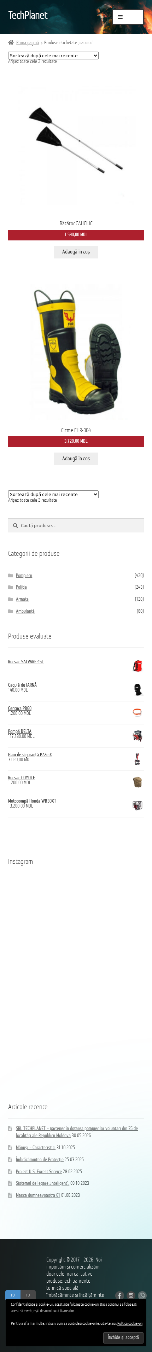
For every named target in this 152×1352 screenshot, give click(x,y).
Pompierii (24, 575)
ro (13, 1295)
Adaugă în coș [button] (76, 252)
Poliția (21, 587)
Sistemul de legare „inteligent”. (42, 1183)
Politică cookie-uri (129, 1324)
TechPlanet (27, 16)
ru (28, 1295)
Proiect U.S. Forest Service (39, 1172)
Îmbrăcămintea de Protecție (40, 1159)
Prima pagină (27, 43)
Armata (22, 599)
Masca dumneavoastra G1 (38, 1195)
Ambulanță (25, 611)
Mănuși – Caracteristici (35, 1147)
